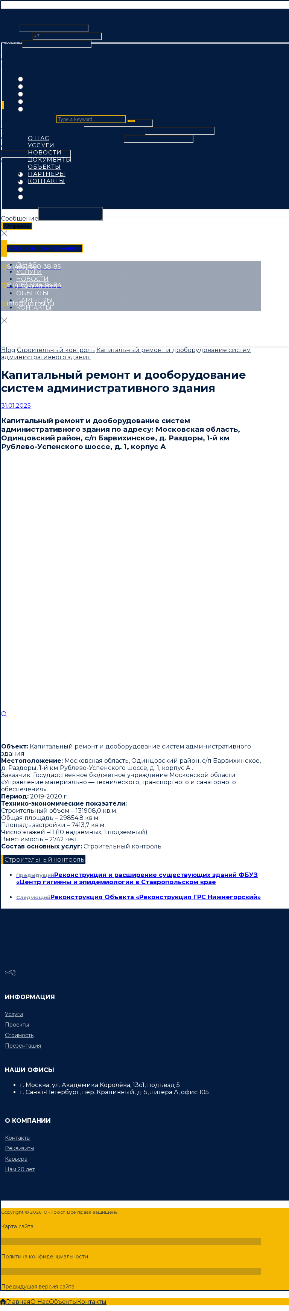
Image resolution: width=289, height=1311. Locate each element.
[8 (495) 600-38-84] (12, 972)
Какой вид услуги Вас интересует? (56, 66)
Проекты (17, 1024)
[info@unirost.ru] (7, 972)
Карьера (16, 1158)
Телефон (16, 35)
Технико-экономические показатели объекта (73, 130)
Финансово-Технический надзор (76, 109)
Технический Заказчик (60, 87)
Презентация (23, 1045)
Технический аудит (55, 79)
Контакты (17, 1137)
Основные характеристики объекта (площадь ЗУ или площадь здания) (114, 146)
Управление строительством (70, 94)
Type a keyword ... (28, 118)
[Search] (131, 121)
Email (11, 43)
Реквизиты (19, 1148)
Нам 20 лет (20, 1169)
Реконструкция (49, 197)
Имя (10, 28)
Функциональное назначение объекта (62, 138)
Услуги (14, 1014)
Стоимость (19, 1035)
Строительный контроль (63, 102)
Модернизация (49, 190)
